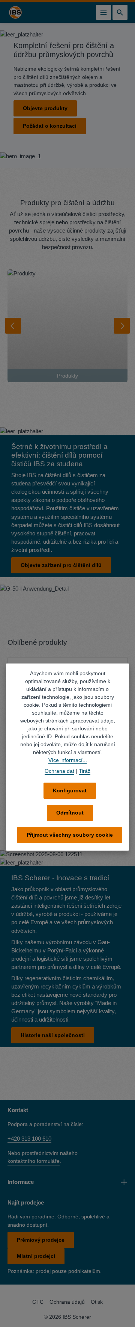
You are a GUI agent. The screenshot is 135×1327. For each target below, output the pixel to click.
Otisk (97, 1301)
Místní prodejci (36, 1255)
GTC (38, 1301)
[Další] (122, 326)
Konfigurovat (70, 790)
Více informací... (67, 760)
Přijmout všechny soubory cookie (70, 835)
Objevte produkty (45, 108)
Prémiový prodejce (40, 1239)
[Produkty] (68, 325)
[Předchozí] (13, 326)
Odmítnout (70, 813)
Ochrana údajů (67, 1301)
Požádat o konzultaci (49, 126)
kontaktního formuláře (34, 1160)
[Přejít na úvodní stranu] (15, 12)
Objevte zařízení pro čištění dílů (61, 565)
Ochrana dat (59, 771)
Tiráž (84, 771)
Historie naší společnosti (53, 1034)
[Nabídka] (103, 12)
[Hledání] (120, 12)
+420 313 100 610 (29, 1138)
